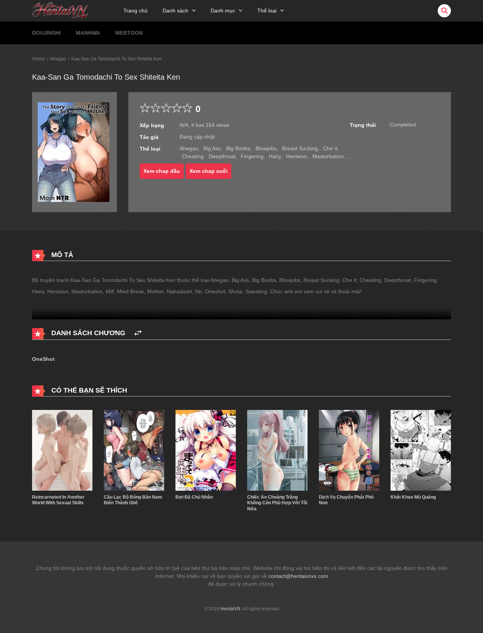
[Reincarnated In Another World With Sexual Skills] (62, 450)
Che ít (330, 148)
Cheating (192, 156)
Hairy (275, 156)
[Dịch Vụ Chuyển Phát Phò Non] (349, 450)
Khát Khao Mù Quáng (413, 497)
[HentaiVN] (60, 10)
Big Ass (212, 148)
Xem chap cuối (208, 171)
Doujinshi (46, 33)
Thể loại (267, 11)
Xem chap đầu (161, 171)
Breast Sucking (300, 148)
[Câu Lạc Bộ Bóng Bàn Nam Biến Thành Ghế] (134, 450)
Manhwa (88, 33)
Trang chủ (135, 11)
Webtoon (129, 33)
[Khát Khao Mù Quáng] (421, 450)
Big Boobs (238, 148)
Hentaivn (296, 156)
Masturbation (328, 156)
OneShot (43, 359)
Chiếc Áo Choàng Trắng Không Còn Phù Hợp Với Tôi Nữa (277, 502)
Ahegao (58, 59)
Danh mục (223, 11)
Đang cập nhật (197, 137)
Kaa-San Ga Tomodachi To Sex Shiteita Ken (116, 59)
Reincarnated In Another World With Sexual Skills (58, 500)
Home (38, 59)
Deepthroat (222, 156)
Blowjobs (266, 148)
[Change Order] (138, 333)
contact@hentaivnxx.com (298, 576)
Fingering (252, 156)
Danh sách (175, 11)
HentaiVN (230, 608)
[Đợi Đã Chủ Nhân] (205, 450)
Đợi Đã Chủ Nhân (194, 497)
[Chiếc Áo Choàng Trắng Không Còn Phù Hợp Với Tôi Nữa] (277, 450)
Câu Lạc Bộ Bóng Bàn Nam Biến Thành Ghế (133, 500)
